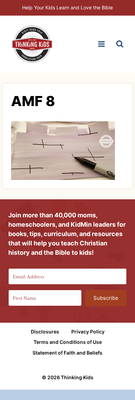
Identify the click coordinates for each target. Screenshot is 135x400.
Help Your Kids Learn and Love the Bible (67, 7)
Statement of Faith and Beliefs (67, 353)
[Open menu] (101, 44)
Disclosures (45, 331)
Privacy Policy (88, 331)
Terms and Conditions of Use (68, 342)
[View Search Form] (119, 44)
